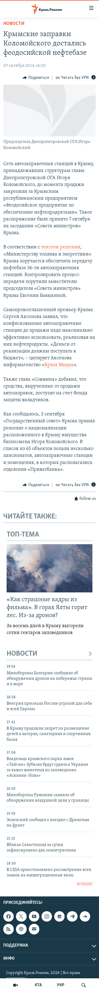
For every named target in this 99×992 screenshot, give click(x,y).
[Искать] (83, 985)
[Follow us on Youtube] (34, 916)
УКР (60, 985)
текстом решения (60, 247)
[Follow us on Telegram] (72, 916)
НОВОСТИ (22, 654)
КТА (38, 985)
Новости (13, 23)
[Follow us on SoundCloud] (85, 916)
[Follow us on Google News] (59, 916)
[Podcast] (21, 929)
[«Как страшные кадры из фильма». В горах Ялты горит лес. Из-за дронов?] (49, 568)
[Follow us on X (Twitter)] (21, 916)
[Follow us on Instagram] (47, 916)
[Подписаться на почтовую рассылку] (34, 929)
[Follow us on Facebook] (8, 916)
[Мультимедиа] (15, 985)
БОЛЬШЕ (84, 884)
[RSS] (8, 929)
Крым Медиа (59, 365)
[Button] (36, 77)
